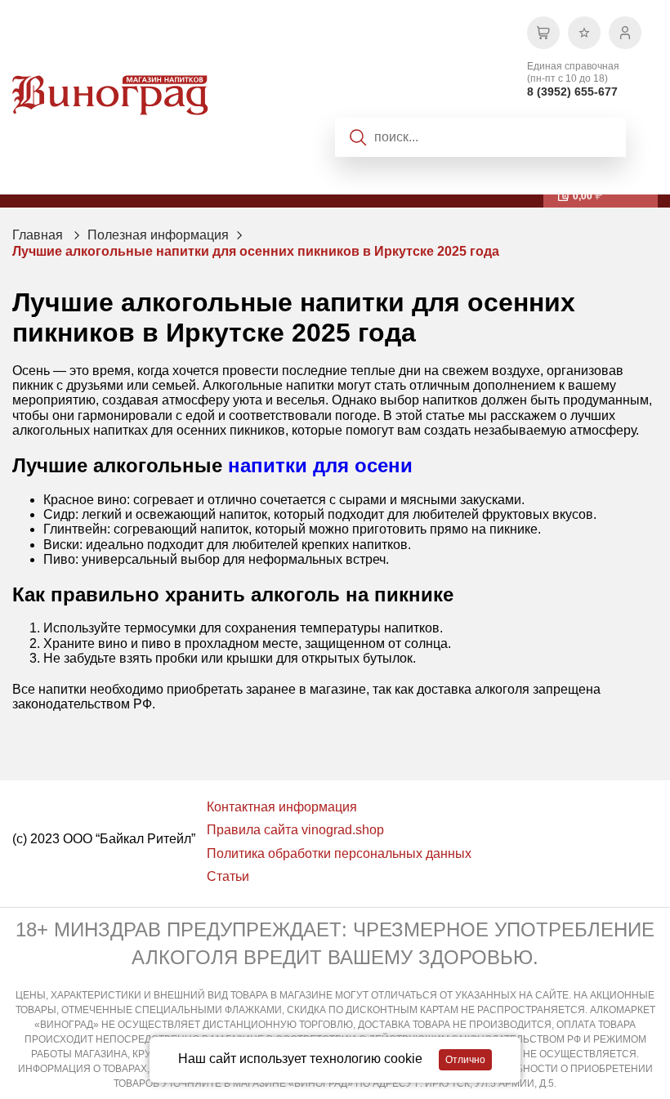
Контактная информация (282, 807)
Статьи (228, 876)
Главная (37, 235)
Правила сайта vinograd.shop (295, 830)
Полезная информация (158, 235)
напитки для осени (320, 465)
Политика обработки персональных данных (339, 853)
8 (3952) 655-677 (572, 91)
